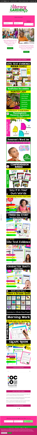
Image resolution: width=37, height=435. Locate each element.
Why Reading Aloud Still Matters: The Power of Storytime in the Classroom (10, 43)
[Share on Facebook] (3, 29)
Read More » (10, 48)
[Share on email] (3, 32)
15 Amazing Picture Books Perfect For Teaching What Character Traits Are (26, 47)
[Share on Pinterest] (3, 31)
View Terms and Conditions (29, 431)
